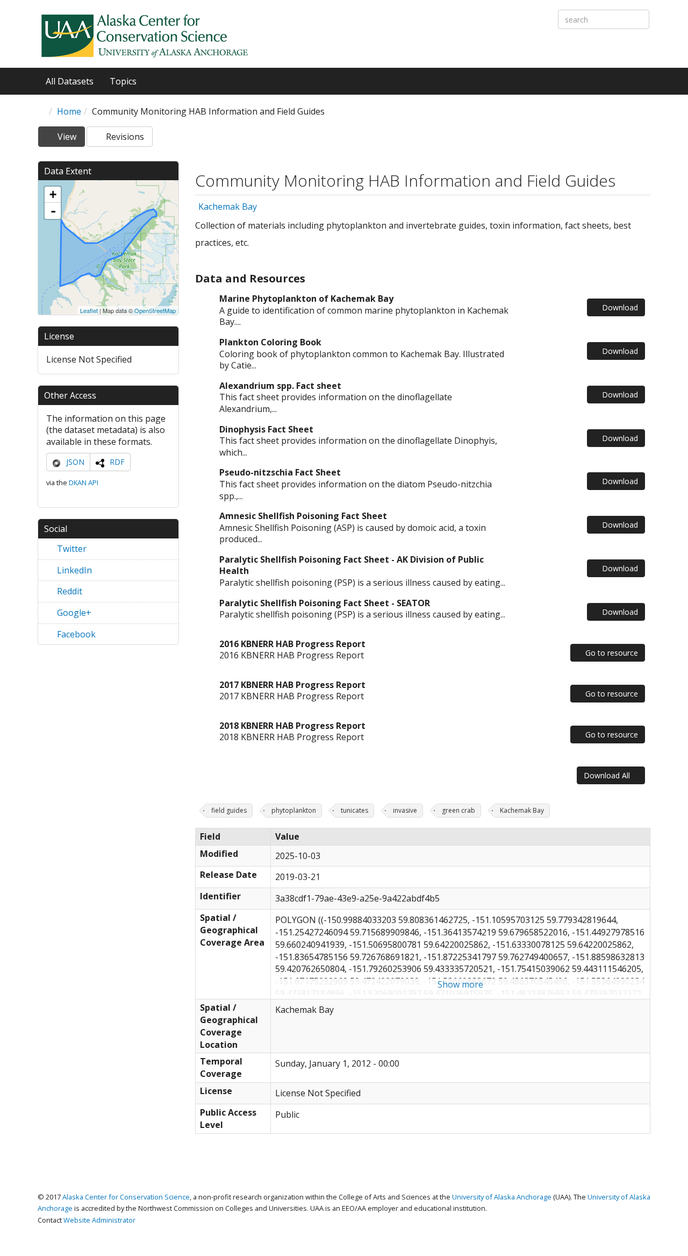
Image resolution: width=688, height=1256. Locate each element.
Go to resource (610, 653)
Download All (608, 775)
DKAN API (83, 482)
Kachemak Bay (227, 206)
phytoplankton (293, 810)
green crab (458, 810)
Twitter (71, 549)
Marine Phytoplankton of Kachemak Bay (306, 298)
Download (619, 307)
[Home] (145, 35)
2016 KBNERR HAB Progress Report (292, 644)
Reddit (68, 591)
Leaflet (89, 310)
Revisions (124, 137)
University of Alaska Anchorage (501, 1197)
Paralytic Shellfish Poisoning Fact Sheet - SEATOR (324, 603)
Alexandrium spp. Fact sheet (280, 386)
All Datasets (70, 81)
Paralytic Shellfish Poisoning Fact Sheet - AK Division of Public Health (351, 565)
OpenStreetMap (155, 310)
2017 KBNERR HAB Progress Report (292, 685)
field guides (229, 810)
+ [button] (52, 194)
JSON (75, 462)
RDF (117, 462)
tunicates (354, 810)
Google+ (73, 613)
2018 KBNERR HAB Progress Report (292, 726)
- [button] (53, 210)
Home (69, 111)
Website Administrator (99, 1220)
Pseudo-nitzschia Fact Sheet (280, 472)
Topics (124, 81)
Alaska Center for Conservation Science (126, 1197)
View (70, 139)
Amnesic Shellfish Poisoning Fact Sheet (303, 516)
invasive (405, 810)
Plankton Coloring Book (270, 342)
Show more (460, 984)
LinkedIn (73, 570)
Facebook (75, 634)
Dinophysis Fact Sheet (266, 429)
